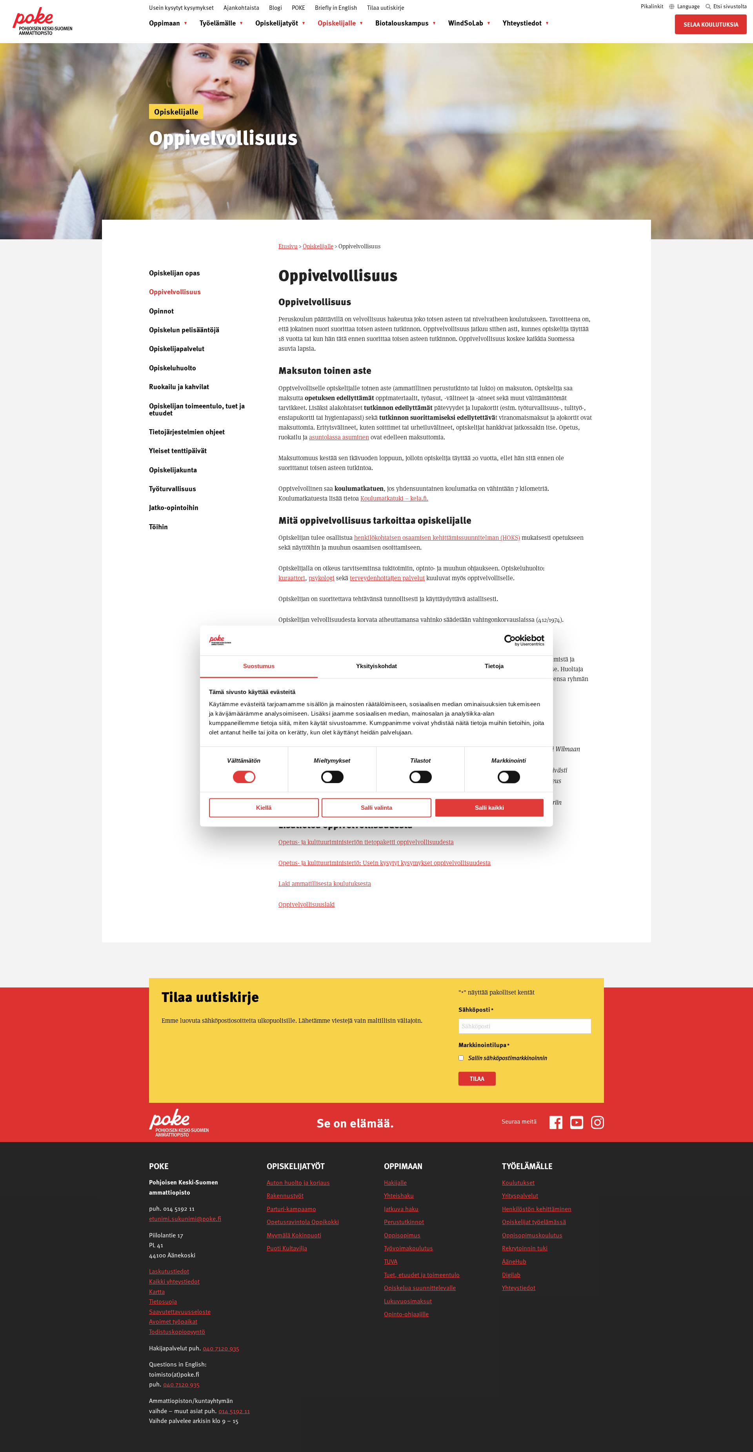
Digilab (511, 1274)
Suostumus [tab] (259, 666)
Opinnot (161, 310)
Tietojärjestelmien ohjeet (187, 431)
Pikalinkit (652, 6)
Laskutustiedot (169, 1271)
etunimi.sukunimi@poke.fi (185, 1218)
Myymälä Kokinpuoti (294, 1235)
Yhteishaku (399, 1195)
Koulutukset (518, 1182)
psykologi (322, 578)
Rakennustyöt (285, 1195)
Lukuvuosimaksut (408, 1301)
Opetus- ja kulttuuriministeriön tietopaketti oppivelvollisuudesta (366, 842)
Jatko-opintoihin (173, 507)
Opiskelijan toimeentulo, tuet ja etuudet (197, 409)
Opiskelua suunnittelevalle (420, 1287)
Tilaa (477, 1078)
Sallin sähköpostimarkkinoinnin (507, 1057)
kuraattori (291, 578)
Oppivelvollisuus (175, 291)
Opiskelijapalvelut (176, 348)
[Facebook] (559, 1122)
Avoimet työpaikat (173, 1321)
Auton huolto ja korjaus (298, 1182)
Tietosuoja (163, 1301)
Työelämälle (218, 22)
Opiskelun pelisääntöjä (184, 329)
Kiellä (263, 808)
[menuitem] (166, 23)
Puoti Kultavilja (287, 1248)
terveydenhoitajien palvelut (387, 578)
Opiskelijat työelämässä (534, 1221)
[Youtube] (579, 1122)
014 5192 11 (234, 1411)
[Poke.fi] (179, 1122)
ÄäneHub (514, 1261)
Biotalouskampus (402, 22)
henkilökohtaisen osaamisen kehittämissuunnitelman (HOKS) (437, 538)
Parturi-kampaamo (291, 1208)
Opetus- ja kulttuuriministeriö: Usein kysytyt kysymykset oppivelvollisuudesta (384, 863)
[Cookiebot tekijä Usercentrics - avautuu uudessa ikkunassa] (510, 640)
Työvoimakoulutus (408, 1248)
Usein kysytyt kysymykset (181, 7)
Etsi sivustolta (729, 6)
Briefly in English (336, 7)
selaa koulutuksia (711, 24)
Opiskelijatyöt (276, 22)
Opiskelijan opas (174, 272)
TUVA (390, 1261)
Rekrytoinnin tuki (524, 1248)
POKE (298, 7)
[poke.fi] (42, 20)
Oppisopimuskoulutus (532, 1235)
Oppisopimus (402, 1235)
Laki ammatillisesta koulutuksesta (324, 884)
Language (688, 6)
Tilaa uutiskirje (385, 7)
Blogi (275, 7)
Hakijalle (395, 1182)
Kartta (157, 1291)
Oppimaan (164, 22)
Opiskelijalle (337, 22)
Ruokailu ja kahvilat (179, 386)
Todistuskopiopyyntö (177, 1331)
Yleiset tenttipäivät (178, 450)
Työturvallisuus (172, 488)
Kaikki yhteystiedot (174, 1281)
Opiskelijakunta (173, 469)
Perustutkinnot (404, 1221)
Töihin (158, 526)
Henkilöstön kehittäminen (536, 1208)
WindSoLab (465, 22)
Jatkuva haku (401, 1208)
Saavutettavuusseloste (180, 1311)
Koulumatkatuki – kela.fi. (394, 498)
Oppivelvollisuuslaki (306, 904)
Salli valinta (376, 808)
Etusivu (288, 246)
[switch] (332, 777)
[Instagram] (597, 1122)
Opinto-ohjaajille (406, 1314)
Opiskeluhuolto (172, 367)
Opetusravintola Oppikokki (303, 1221)
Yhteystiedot (522, 22)
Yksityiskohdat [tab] (376, 666)
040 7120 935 (221, 1348)
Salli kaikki (489, 808)
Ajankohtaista (241, 7)
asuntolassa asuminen (339, 437)
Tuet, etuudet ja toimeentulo (422, 1274)
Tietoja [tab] (494, 666)
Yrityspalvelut (520, 1195)
